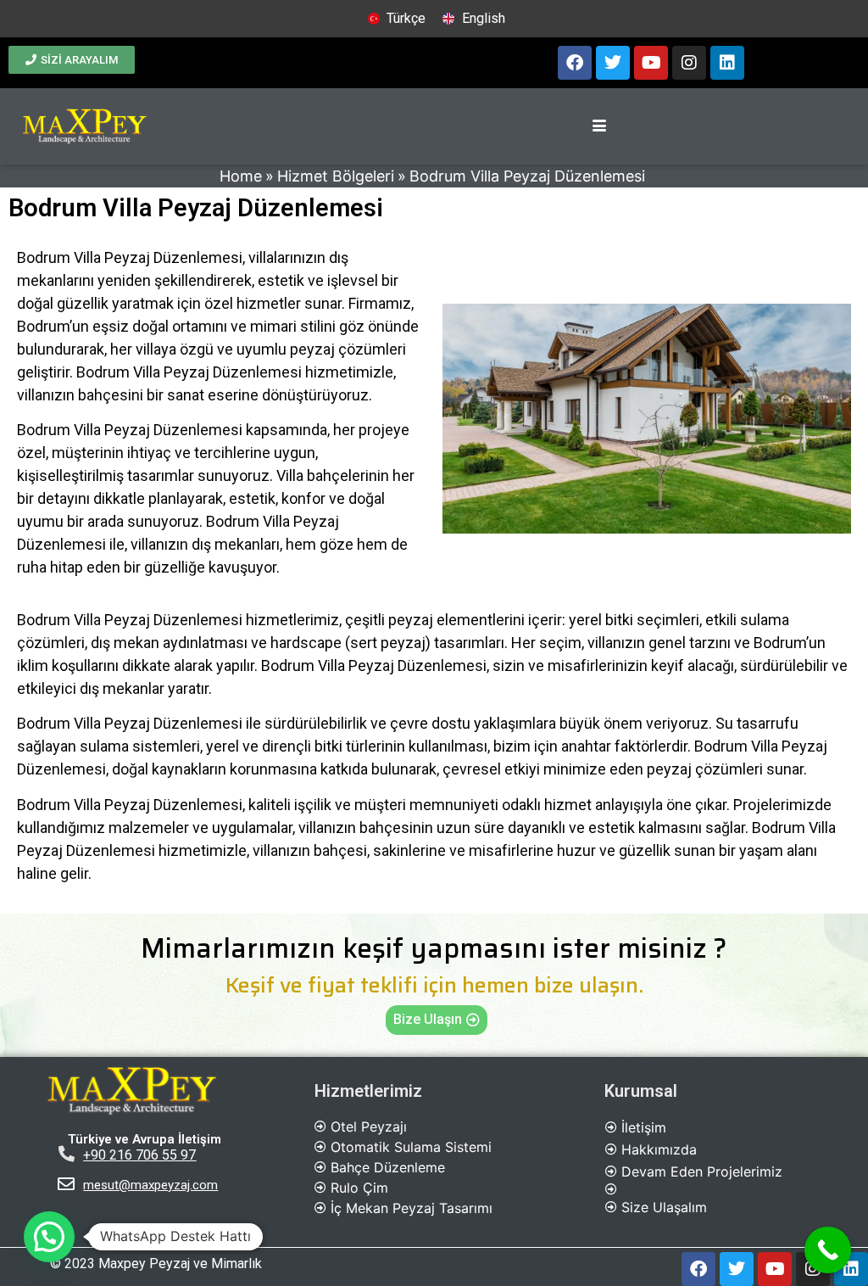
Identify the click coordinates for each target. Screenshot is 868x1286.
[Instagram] (689, 63)
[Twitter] (613, 63)
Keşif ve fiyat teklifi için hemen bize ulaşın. (434, 985)
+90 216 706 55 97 (139, 1155)
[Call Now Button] (827, 1250)
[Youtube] (651, 63)
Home (241, 176)
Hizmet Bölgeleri (335, 176)
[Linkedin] (727, 63)
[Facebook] (575, 63)
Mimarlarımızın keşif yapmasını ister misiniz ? (434, 948)
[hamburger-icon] (600, 126)
